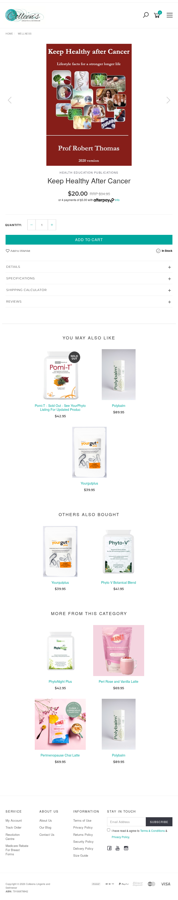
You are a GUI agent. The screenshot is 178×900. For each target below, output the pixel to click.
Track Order (13, 827)
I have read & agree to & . (139, 834)
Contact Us (46, 834)
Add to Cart (89, 239)
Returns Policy (83, 834)
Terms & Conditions (152, 831)
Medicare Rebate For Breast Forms (17, 849)
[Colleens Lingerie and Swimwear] (25, 15)
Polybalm (118, 405)
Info (117, 200)
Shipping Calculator (26, 290)
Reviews (14, 301)
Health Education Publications (89, 172)
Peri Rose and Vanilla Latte (118, 681)
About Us (45, 820)
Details (13, 266)
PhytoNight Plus (60, 681)
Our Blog (45, 827)
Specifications (20, 278)
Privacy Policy (83, 827)
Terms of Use (82, 820)
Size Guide (80, 855)
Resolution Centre (13, 836)
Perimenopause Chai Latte (60, 755)
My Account (14, 820)
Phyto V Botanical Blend (118, 582)
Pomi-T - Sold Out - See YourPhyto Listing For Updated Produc (60, 407)
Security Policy (83, 841)
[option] (89, 105)
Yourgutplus (89, 483)
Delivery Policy (83, 848)
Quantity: (13, 224)
